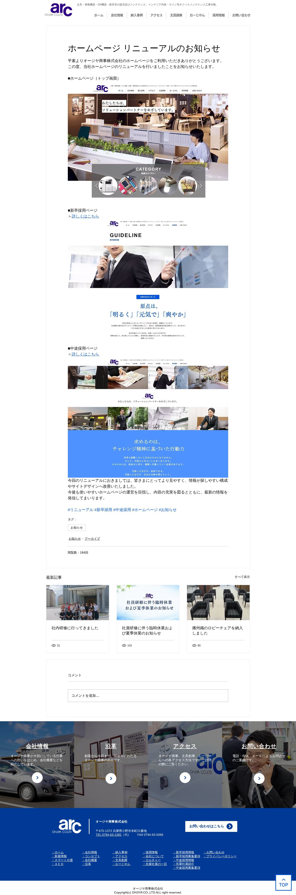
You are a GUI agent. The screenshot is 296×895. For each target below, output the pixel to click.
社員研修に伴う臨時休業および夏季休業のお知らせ (147, 630)
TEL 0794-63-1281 (109, 834)
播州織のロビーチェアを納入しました (217, 630)
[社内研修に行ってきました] (77, 602)
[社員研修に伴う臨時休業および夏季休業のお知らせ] (148, 602)
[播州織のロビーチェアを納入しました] (218, 602)
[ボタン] (37, 777)
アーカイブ (92, 538)
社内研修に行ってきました (75, 628)
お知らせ (77, 527)
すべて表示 (242, 577)
